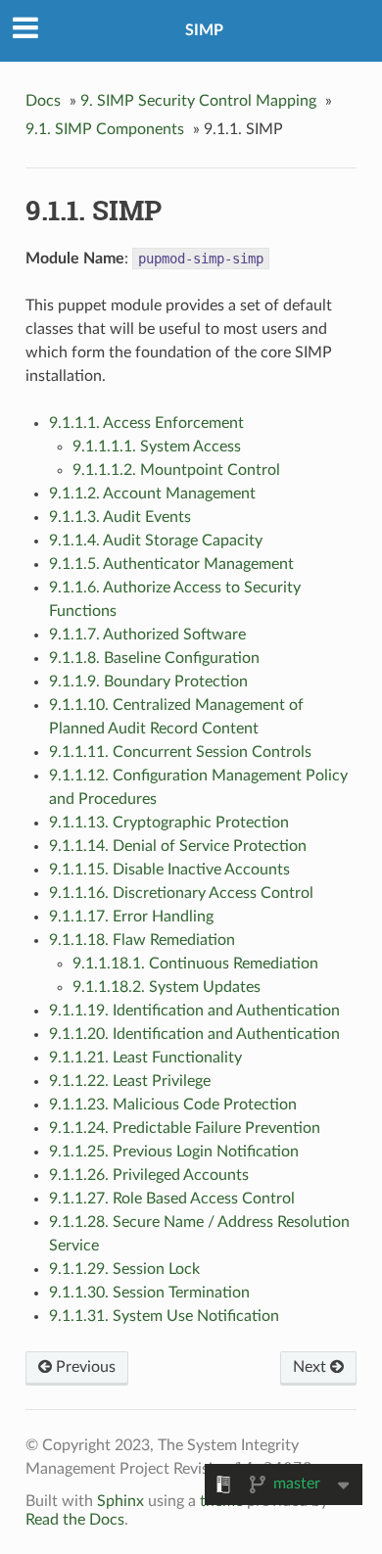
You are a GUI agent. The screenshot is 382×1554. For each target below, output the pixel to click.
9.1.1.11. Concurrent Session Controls (180, 752)
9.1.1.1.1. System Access (156, 446)
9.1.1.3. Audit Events (120, 517)
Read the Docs (74, 1520)
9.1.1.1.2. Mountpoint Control (176, 470)
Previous (84, 1367)
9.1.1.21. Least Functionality (145, 1057)
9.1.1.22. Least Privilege (130, 1081)
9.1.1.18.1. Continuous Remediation (195, 963)
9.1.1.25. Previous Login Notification (174, 1151)
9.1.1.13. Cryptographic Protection (169, 822)
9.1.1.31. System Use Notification (164, 1316)
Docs (43, 101)
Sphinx (120, 1501)
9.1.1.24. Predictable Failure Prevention (184, 1128)
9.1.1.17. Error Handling (131, 916)
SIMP (204, 30)
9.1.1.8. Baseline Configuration (154, 658)
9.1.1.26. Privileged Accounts (149, 1175)
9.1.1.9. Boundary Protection (148, 681)
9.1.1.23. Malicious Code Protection (173, 1104)
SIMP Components (104, 129)
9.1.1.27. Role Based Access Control (172, 1198)
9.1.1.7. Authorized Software (147, 634)
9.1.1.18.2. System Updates (166, 987)
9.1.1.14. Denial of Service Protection (178, 846)
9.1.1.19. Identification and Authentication (194, 1010)
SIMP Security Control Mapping (198, 101)
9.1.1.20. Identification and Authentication (194, 1034)
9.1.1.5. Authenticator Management (171, 564)
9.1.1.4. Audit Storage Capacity (156, 540)
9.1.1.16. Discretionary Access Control (181, 893)
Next (311, 1367)
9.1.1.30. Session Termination (149, 1292)
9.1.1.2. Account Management (152, 493)
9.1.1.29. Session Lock (124, 1269)
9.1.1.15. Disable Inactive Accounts (169, 869)
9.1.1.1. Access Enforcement (146, 423)
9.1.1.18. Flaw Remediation (142, 940)
